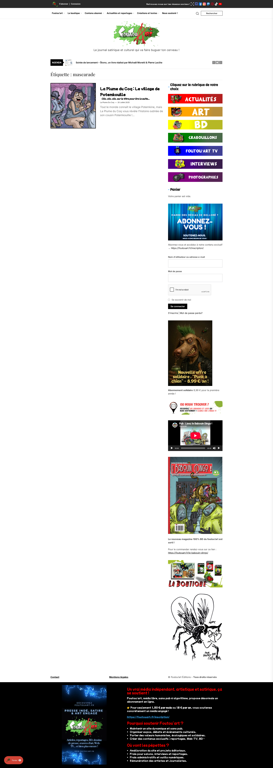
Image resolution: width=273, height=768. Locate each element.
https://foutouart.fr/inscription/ (187, 248)
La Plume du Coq (107, 102)
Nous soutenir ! (170, 13)
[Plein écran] (218, 448)
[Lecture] (171, 448)
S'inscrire (173, 313)
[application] (195, 435)
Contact (54, 677)
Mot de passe (175, 271)
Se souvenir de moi (181, 299)
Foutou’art (57, 13)
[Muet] (214, 448)
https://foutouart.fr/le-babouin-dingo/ (188, 552)
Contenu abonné (93, 13)
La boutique (74, 13)
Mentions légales (118, 677)
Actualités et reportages (119, 13)
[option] (138, 62)
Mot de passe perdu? (191, 313)
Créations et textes (147, 13)
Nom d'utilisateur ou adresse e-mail (186, 257)
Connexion (75, 4)
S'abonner (63, 4)
